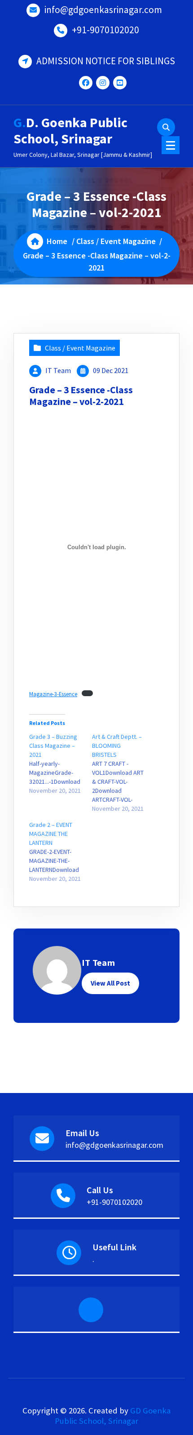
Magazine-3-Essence (53, 694)
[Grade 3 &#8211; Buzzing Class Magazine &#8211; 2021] (60, 763)
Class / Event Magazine (116, 241)
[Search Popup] (166, 127)
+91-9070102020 (105, 30)
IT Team (58, 370)
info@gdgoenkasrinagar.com (103, 10)
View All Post (110, 983)
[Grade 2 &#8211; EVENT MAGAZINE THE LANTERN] (60, 851)
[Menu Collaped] (171, 145)
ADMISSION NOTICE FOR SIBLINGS (105, 61)
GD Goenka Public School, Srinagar (113, 1415)
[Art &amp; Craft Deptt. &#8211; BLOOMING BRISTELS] (123, 772)
